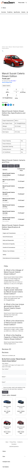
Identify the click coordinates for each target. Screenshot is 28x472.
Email (4, 382)
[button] (26, 2)
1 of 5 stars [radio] (5, 365)
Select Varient (6, 85)
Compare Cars (6, 461)
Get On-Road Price (7, 82)
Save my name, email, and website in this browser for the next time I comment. (14, 388)
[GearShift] (8, 2)
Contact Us (19, 442)
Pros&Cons (9, 12)
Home (3, 47)
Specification (17, 12)
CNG (17, 166)
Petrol (4, 166)
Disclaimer (14, 444)
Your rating (5, 363)
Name (4, 376)
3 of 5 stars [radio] (17, 365)
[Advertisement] (14, 31)
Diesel (11, 166)
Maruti (10, 47)
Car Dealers (6, 466)
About (7, 442)
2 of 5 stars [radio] (11, 365)
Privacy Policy (13, 442)
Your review (5, 369)
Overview (3, 12)
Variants (23, 12)
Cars (7, 47)
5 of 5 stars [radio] (8, 366)
